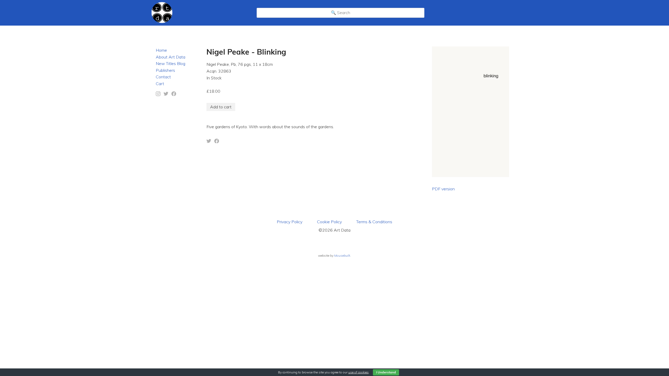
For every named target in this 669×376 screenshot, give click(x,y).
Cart (160, 83)
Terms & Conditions (374, 221)
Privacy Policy (289, 221)
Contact (163, 76)
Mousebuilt (342, 255)
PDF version (443, 188)
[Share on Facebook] (216, 141)
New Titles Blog (170, 63)
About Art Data (170, 57)
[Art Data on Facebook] (173, 94)
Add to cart (221, 106)
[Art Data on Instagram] (158, 94)
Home (161, 50)
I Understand (386, 372)
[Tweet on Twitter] (208, 141)
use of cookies (358, 372)
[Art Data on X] (166, 94)
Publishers (165, 70)
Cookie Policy (329, 221)
